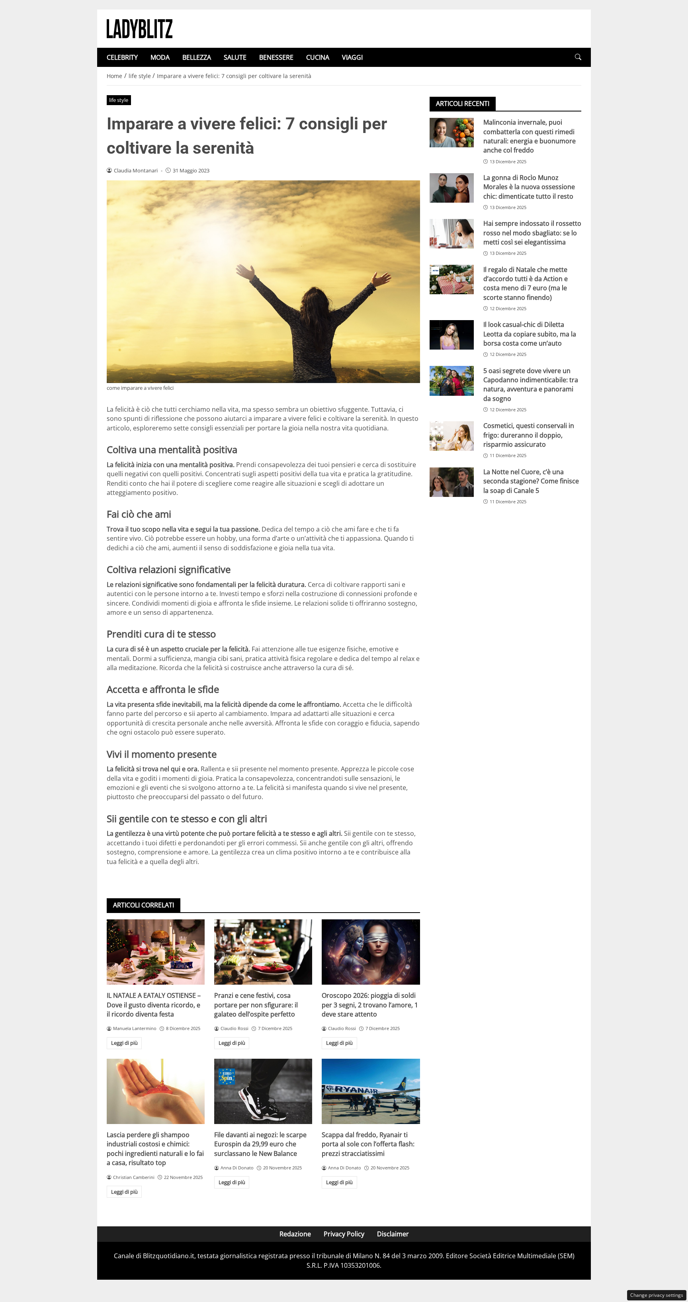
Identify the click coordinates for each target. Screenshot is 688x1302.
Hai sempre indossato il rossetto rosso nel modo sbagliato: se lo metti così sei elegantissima (532, 232)
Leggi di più (124, 1042)
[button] (578, 57)
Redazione (295, 1234)
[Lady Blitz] (139, 27)
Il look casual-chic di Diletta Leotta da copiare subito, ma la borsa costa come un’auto (529, 334)
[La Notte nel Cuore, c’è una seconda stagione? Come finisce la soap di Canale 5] (452, 482)
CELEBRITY (122, 57)
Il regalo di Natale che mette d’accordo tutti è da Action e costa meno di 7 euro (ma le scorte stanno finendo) (525, 283)
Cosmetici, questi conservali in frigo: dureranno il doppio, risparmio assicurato (528, 435)
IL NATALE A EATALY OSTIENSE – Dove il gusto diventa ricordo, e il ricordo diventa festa (154, 1005)
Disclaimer (393, 1234)
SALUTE (235, 57)
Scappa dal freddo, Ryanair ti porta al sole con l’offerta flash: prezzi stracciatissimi (368, 1144)
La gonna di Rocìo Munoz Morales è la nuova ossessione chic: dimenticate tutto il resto (529, 187)
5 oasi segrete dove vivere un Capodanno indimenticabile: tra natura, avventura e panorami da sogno (530, 384)
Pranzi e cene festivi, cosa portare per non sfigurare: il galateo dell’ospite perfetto (256, 1005)
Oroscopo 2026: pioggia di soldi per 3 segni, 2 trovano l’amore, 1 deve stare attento (370, 1005)
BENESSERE (276, 57)
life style (118, 100)
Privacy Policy (344, 1234)
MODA (160, 57)
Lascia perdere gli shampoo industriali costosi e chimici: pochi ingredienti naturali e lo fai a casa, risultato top (155, 1148)
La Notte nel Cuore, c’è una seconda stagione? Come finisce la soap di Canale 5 (531, 481)
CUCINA (317, 57)
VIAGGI (352, 57)
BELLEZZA (196, 57)
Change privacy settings (656, 1295)
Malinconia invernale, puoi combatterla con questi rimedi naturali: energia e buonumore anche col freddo (529, 136)
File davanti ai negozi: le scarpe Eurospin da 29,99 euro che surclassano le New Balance (260, 1144)
